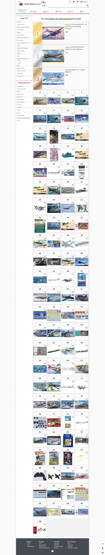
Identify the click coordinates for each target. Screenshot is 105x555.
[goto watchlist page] (73, 2)
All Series (19, 22)
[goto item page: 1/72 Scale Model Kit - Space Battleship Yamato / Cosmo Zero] (54, 134)
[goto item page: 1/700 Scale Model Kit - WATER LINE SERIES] (54, 349)
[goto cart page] (77, 2)
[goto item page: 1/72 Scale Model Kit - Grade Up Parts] (67, 367)
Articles (47, 11)
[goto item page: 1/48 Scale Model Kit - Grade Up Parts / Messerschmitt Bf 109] (40, 527)
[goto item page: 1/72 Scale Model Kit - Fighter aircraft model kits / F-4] (81, 349)
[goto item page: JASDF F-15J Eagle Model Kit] (67, 313)
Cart (40, 543)
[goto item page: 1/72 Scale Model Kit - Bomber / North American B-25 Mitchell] (67, 170)
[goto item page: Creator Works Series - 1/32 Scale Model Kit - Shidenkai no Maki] (40, 170)
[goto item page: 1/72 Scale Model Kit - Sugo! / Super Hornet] (67, 277)
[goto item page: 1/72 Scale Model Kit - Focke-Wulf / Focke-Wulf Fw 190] (54, 438)
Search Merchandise (58, 546)
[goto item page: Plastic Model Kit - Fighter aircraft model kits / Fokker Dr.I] (81, 331)
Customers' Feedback (73, 547)
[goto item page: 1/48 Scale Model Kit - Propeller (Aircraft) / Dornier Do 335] (40, 99)
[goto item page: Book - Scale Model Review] (40, 456)
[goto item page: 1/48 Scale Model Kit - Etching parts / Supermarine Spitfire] (67, 420)
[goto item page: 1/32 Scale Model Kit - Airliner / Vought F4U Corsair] (40, 474)
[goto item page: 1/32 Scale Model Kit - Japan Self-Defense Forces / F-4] (81, 259)
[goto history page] (70, 2)
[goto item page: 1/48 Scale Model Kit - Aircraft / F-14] (81, 188)
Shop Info (70, 546)
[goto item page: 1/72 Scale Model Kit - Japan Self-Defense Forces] (81, 99)
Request (71, 11)
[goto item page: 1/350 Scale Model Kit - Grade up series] (81, 170)
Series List (56, 543)
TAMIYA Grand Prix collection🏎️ (22, 11)
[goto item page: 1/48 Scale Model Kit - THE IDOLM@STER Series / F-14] (54, 152)
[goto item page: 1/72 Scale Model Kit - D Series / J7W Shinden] (67, 116)
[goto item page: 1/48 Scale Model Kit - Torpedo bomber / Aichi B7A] (40, 402)
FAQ (69, 543)
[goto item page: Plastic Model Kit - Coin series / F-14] (54, 456)
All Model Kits (20, 86)
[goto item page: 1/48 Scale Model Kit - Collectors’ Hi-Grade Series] (54, 259)
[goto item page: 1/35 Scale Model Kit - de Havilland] (54, 295)
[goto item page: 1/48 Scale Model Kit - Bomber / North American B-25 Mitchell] (40, 331)
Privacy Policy (42, 546)
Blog (28, 545)
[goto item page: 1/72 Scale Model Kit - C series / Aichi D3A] (67, 134)
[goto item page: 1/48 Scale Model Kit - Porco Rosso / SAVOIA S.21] (81, 438)
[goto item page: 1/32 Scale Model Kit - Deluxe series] (54, 188)
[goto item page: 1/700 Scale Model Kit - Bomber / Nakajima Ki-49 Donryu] (40, 384)
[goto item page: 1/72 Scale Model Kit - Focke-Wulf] (40, 242)
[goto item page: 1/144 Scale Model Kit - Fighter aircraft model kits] (54, 277)
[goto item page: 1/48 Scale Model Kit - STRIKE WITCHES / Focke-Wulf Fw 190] (67, 349)
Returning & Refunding (44, 547)
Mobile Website (30, 546)
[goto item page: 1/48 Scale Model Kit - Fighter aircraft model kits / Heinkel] (54, 492)
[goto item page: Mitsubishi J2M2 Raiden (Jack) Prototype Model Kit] (40, 259)
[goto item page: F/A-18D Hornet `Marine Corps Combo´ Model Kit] (54, 99)
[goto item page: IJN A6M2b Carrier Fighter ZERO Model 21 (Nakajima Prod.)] (40, 134)
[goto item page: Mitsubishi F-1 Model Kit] (81, 510)
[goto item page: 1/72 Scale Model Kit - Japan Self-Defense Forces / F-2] (40, 152)
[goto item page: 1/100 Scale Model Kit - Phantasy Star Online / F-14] (67, 456)
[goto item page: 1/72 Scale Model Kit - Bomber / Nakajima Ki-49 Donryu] (67, 384)
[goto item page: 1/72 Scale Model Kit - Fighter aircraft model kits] (81, 313)
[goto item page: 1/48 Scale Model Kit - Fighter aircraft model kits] (54, 224)
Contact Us (70, 545)
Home (28, 543)
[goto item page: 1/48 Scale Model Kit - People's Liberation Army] (67, 206)
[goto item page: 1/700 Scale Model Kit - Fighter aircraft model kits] (81, 367)
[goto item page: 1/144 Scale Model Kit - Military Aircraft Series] (40, 349)
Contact (85, 2)
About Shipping (42, 545)
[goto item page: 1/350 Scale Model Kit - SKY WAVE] (81, 152)
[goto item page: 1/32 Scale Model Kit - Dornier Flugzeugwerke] (67, 295)
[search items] (87, 5)
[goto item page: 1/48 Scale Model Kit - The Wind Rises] (54, 242)
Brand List (56, 545)
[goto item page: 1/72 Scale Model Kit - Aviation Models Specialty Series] (40, 295)
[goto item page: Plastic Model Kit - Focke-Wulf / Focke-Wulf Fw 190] (81, 206)
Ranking (59, 11)
